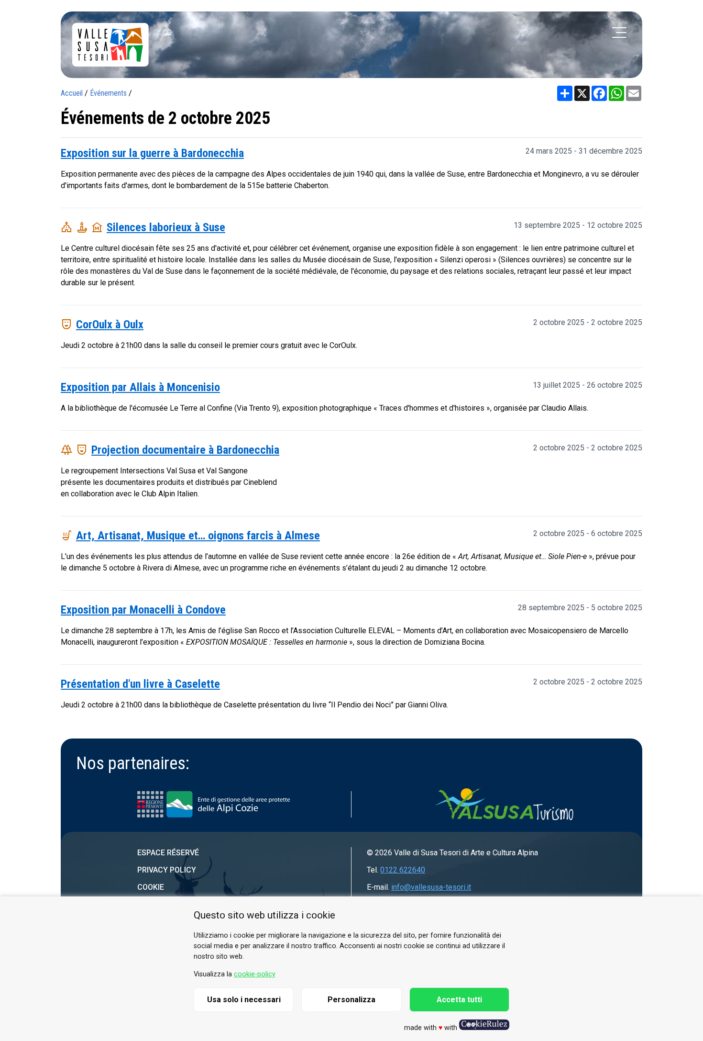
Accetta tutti (459, 999)
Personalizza (351, 999)
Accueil (72, 93)
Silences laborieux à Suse (166, 227)
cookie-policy (254, 974)
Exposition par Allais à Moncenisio (140, 387)
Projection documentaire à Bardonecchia (185, 450)
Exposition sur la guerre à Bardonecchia (152, 153)
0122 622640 (402, 869)
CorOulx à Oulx (109, 324)
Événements (108, 93)
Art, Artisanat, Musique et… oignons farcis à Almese (198, 535)
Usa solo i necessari (244, 999)
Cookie (150, 887)
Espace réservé (168, 852)
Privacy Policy (166, 869)
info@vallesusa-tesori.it (431, 887)
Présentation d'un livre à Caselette (140, 684)
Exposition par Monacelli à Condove (143, 609)
